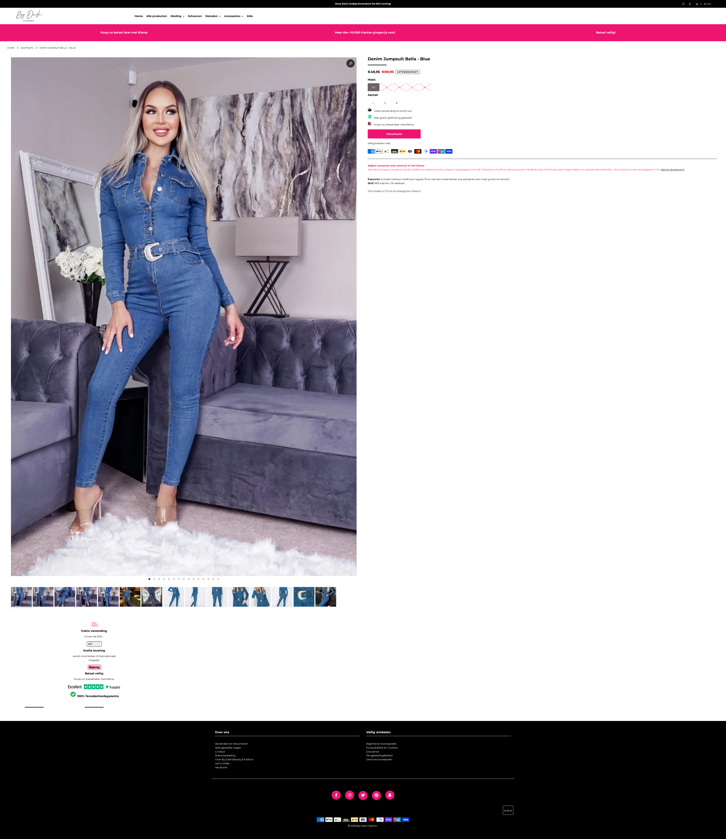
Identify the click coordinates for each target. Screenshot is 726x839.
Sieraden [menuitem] (211, 16)
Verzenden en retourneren (231, 743)
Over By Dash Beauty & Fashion (234, 759)
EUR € (508, 810)
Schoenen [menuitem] (195, 16)
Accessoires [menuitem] (232, 16)
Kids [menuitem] (250, 16)
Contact (220, 751)
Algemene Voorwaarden (381, 743)
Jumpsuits (27, 47)
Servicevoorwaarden (379, 759)
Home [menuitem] (139, 16)
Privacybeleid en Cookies (382, 747)
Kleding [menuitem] (176, 16)
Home (11, 47)
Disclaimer (372, 751)
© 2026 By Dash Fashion (362, 825)
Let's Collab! (222, 763)
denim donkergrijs (672, 169)
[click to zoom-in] (350, 63)
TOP (719, 834)
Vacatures (221, 767)
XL (425, 87)
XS (373, 87)
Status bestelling (225, 755)
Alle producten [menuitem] (156, 16)
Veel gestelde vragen (228, 747)
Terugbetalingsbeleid (379, 755)
